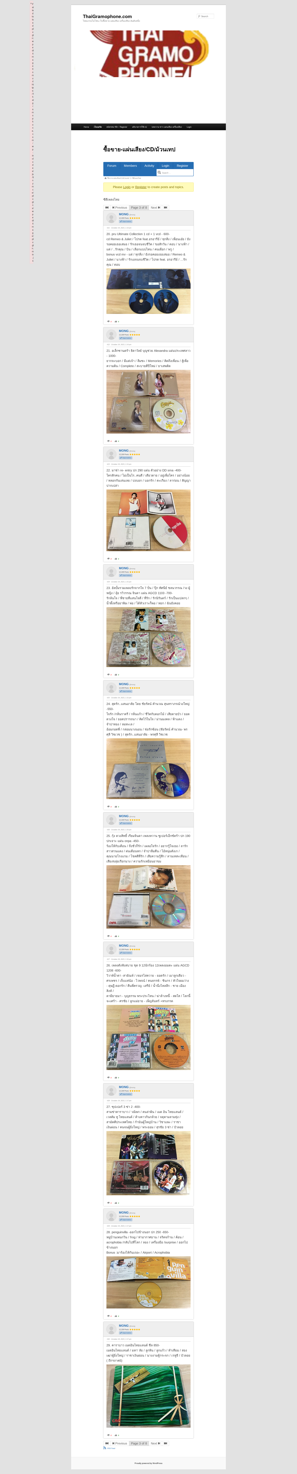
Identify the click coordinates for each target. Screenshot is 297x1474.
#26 (108, 830)
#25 (108, 698)
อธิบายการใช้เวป (139, 126)
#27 (108, 959)
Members (130, 165)
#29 (108, 1226)
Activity (149, 165)
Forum (111, 165)
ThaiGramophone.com (107, 16)
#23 (108, 464)
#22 (108, 344)
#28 (108, 1101)
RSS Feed (111, 1448)
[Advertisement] (148, 100)
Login (189, 126)
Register (182, 165)
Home (86, 126)
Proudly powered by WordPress (148, 1463)
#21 (108, 228)
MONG (124, 214)
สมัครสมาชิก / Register (116, 126)
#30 (108, 1339)
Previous (120, 207)
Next (154, 207)
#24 (108, 582)
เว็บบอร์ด (98, 126)
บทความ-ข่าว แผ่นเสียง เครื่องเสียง (167, 126)
